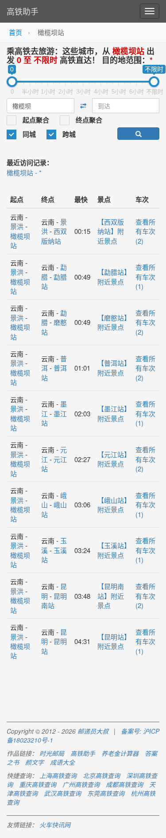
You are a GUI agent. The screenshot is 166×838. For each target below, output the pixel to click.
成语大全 (62, 762)
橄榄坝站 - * (24, 172)
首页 (15, 32)
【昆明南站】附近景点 (110, 595)
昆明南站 (54, 600)
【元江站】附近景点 (112, 459)
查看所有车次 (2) (145, 231)
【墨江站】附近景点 (112, 413)
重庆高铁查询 (37, 784)
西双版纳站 (54, 235)
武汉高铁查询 (62, 793)
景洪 (16, 226)
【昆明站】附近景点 (112, 641)
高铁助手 (23, 11)
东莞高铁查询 (105, 793)
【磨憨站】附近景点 (112, 322)
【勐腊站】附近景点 (112, 276)
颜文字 (34, 762)
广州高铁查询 (81, 784)
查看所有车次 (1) (145, 276)
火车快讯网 (54, 824)
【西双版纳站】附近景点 (110, 231)
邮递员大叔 (92, 731)
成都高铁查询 (124, 784)
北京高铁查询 (101, 775)
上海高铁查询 (58, 775)
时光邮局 (51, 753)
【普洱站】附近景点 (112, 367)
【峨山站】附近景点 (112, 504)
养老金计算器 (120, 753)
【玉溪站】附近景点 (112, 550)
